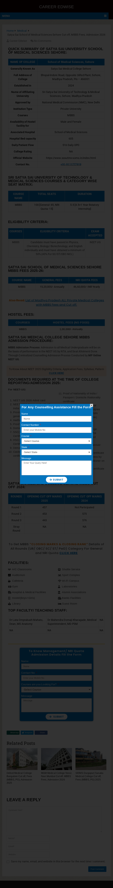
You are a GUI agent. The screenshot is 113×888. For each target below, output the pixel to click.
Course (25, 436)
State (24, 447)
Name (24, 414)
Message (26, 458)
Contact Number (30, 425)
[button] (91, 405)
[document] (56, 444)
